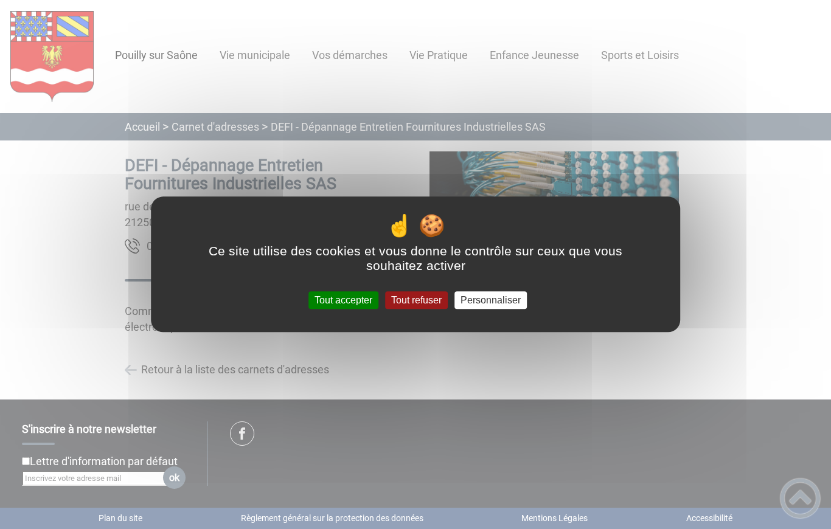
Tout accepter (343, 300)
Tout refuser (416, 300)
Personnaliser (491, 300)
